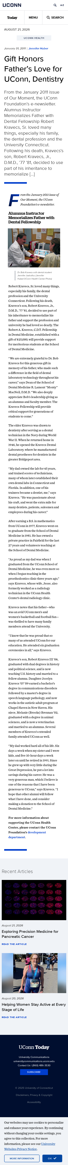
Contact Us (24, 1065)
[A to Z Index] (62, 5)
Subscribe (34, 1072)
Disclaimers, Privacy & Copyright (34, 1095)
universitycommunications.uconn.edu (34, 1061)
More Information (22, 1158)
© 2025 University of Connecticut (34, 1088)
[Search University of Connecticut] (55, 5)
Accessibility (34, 1102)
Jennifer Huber (38, 48)
